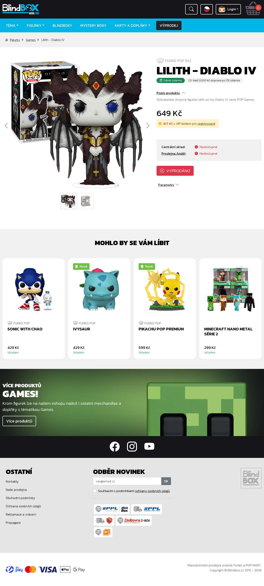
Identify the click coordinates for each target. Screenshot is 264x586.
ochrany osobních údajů (152, 490)
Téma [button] (10, 25)
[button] (191, 9)
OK (166, 481)
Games (31, 39)
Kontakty (12, 481)
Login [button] (231, 9)
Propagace (13, 522)
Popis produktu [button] (168, 92)
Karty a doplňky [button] (131, 25)
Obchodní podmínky (20, 497)
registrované (206, 123)
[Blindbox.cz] (33, 9)
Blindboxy (62, 25)
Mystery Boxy (93, 25)
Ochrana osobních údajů (23, 506)
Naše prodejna (16, 489)
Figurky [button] (34, 25)
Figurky (15, 39)
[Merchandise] (198, 407)
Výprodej (169, 25)
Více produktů (19, 421)
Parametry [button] (166, 184)
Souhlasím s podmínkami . (134, 490)
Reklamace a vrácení (21, 514)
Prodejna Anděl (173, 153)
